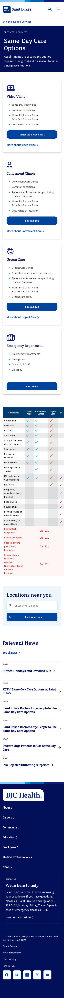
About (6, 807)
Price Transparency (12, 952)
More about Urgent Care (21, 317)
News (6, 867)
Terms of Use (9, 965)
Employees (9, 847)
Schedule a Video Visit (32, 134)
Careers (7, 817)
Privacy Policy (9, 959)
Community (10, 827)
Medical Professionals (16, 857)
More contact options (18, 917)
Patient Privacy (10, 946)
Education (9, 837)
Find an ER (32, 386)
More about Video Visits (21, 145)
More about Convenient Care (24, 231)
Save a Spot (32, 220)
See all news (10, 652)
